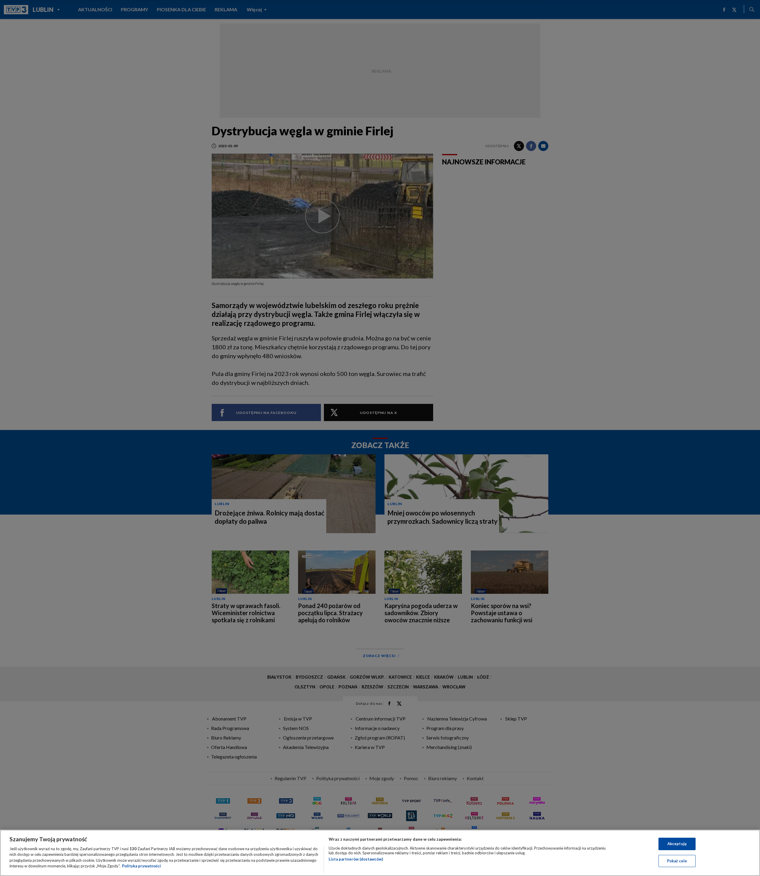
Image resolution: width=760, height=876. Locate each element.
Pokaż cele (677, 860)
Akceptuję (677, 843)
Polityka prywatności (141, 866)
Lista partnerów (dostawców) (356, 859)
